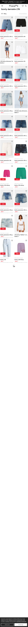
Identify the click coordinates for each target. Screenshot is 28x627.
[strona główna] (13, 6)
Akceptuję (20, 624)
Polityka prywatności (21, 621)
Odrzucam (7, 624)
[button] (13, 2)
